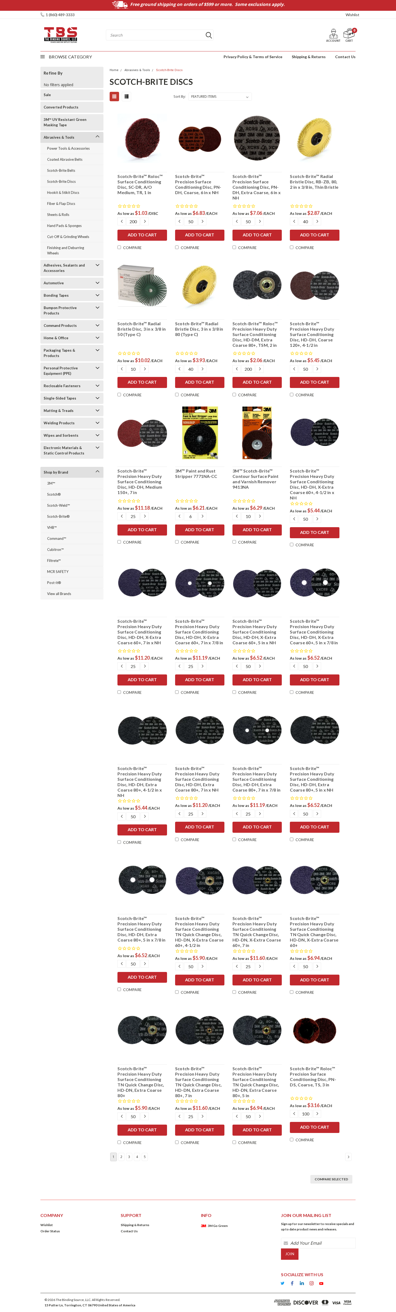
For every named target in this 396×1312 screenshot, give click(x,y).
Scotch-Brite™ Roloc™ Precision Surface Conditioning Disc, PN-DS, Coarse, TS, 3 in (313, 1076)
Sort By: (179, 96)
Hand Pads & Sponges (64, 225)
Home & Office (56, 338)
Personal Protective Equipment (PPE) (61, 371)
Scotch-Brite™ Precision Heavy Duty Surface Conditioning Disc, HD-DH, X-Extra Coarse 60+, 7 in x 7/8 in (199, 631)
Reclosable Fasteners (62, 386)
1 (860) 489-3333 (60, 14)
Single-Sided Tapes (60, 398)
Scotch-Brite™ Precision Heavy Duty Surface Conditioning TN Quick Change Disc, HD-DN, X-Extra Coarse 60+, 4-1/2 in (199, 932)
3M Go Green (218, 1226)
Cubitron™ (55, 549)
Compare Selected (331, 1179)
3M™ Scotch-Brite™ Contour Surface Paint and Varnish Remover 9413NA (255, 478)
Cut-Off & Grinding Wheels (68, 237)
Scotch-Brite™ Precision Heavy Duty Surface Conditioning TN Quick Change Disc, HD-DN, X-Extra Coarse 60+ (314, 932)
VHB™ (52, 527)
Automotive (54, 283)
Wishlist (352, 14)
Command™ (56, 538)
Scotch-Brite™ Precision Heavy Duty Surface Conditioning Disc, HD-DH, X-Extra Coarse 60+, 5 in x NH (254, 631)
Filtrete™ (54, 560)
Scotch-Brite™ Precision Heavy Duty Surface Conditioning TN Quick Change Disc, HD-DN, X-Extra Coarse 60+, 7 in (256, 932)
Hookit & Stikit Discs (63, 192)
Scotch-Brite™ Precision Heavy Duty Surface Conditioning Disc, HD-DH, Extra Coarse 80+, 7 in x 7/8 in (256, 779)
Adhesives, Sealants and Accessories (64, 268)
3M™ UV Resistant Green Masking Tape (65, 122)
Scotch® (54, 494)
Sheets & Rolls (58, 214)
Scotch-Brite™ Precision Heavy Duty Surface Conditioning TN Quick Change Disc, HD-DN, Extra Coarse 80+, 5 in (255, 1082)
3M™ (51, 483)
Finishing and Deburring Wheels (65, 250)
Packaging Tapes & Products (59, 353)
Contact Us (345, 56)
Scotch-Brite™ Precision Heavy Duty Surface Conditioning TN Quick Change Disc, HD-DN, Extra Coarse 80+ (140, 1082)
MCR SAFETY (57, 571)
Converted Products (61, 107)
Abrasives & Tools (59, 137)
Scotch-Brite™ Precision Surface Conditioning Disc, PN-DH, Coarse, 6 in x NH (198, 184)
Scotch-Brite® (58, 516)
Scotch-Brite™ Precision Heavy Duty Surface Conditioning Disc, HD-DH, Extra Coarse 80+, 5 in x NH (312, 779)
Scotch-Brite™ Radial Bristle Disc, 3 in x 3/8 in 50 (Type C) (141, 329)
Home (114, 70)
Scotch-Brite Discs (61, 181)
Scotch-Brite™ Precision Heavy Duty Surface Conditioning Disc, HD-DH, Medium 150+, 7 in (139, 481)
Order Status (50, 1231)
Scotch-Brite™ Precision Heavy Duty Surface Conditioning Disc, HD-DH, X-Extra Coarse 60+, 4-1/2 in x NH (312, 484)
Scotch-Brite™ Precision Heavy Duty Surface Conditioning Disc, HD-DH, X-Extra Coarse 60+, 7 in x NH (139, 631)
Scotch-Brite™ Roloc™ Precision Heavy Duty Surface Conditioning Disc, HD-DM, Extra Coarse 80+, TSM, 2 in (255, 334)
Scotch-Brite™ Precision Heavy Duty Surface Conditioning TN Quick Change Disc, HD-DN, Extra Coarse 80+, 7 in (198, 1082)
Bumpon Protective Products (60, 310)
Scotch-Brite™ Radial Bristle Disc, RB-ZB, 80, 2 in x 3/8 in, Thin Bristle (314, 182)
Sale (47, 95)
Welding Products (59, 423)
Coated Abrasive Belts (64, 159)
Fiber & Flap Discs (61, 203)
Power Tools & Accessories (68, 148)
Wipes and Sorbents (61, 435)
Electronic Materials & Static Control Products (64, 450)
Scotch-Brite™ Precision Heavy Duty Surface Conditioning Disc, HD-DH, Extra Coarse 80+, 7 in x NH (197, 779)
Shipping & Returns (309, 56)
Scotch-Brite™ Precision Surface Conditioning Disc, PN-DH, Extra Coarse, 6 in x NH (256, 187)
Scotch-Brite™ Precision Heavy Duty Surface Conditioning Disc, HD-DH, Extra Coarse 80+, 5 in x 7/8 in (141, 929)
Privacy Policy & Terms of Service (253, 56)
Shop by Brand (56, 472)
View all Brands (59, 594)
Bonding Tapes (56, 295)
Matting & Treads (59, 410)
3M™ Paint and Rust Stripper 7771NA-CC (196, 473)
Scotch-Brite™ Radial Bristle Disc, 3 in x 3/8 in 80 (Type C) (199, 329)
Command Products (60, 325)
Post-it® (54, 582)
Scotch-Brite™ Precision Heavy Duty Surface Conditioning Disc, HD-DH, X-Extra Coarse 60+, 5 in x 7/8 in (314, 631)
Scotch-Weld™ (58, 505)
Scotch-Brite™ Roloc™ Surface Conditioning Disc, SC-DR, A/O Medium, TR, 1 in (140, 184)
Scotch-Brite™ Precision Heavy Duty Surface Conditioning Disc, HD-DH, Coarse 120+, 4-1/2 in (312, 334)
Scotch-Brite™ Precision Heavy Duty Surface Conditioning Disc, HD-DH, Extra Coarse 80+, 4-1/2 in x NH (139, 782)
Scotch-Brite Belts (61, 170)
